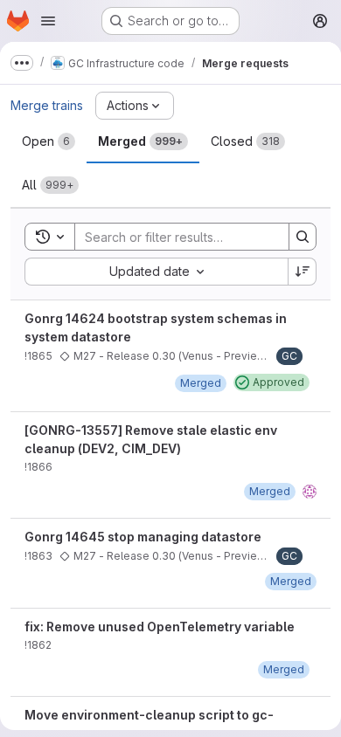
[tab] (48, 141)
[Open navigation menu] (48, 21)
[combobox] (156, 272)
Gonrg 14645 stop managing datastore (142, 536)
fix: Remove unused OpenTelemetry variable (159, 626)
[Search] (303, 237)
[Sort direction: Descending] (303, 272)
